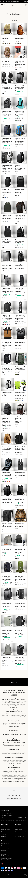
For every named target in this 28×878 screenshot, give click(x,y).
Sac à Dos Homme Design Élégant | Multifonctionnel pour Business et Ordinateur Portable (7, 141)
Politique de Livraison (6, 848)
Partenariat (3, 831)
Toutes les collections (6, 834)
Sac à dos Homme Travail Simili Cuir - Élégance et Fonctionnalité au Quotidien (19, 192)
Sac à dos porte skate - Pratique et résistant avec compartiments (20, 474)
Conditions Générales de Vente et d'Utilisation (6, 859)
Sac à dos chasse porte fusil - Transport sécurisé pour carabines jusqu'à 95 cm (20, 291)
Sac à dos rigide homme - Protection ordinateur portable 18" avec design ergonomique (6, 604)
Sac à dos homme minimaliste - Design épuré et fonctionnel (7, 217)
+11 (25, 323)
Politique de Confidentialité (4, 851)
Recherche (3, 836)
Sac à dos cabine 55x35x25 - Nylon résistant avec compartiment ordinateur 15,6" (19, 631)
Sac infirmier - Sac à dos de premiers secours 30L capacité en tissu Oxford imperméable (20, 449)
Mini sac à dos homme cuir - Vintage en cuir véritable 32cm (20, 38)
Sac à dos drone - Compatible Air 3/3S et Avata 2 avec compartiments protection (20, 550)
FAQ (16, 834)
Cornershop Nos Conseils (20, 831)
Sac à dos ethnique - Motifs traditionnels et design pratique (20, 525)
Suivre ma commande (6, 827)
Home (3, 8)
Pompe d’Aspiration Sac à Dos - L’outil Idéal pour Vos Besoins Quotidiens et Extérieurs (20, 62)
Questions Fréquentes (6, 829)
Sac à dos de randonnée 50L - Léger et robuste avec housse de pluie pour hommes (20, 577)
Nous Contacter (18, 829)
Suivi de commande (19, 836)
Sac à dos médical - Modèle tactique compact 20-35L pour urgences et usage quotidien (7, 577)
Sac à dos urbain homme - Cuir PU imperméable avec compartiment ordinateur (19, 419)
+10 (12, 66)
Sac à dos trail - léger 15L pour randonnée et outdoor (7, 394)
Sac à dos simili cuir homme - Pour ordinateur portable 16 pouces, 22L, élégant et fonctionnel (7, 114)
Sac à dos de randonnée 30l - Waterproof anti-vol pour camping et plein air (7, 369)
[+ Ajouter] (12, 33)
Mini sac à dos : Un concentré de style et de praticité (20, 241)
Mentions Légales (5, 843)
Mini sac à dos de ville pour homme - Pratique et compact (7, 38)
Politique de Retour (5, 845)
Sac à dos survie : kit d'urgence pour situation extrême (7, 61)
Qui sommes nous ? (19, 827)
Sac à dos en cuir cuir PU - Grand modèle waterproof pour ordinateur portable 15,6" (7, 343)
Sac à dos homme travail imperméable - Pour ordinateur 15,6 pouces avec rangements (20, 660)
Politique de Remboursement (5, 855)
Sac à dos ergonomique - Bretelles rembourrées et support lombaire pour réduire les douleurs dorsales (6, 421)
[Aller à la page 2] (16, 673)
